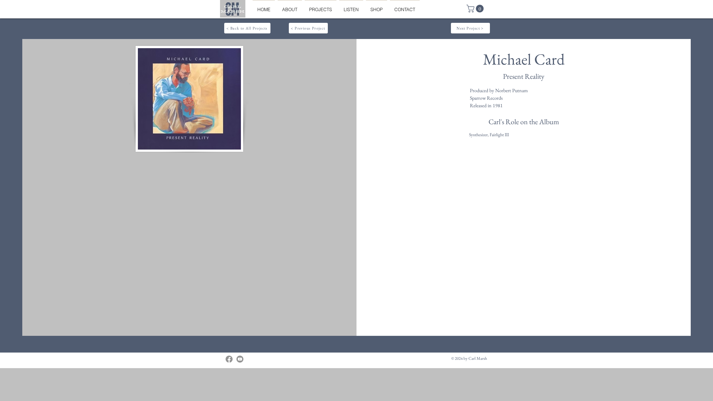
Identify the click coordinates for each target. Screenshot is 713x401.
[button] (476, 9)
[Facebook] (229, 359)
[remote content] (189, 221)
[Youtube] (239, 359)
